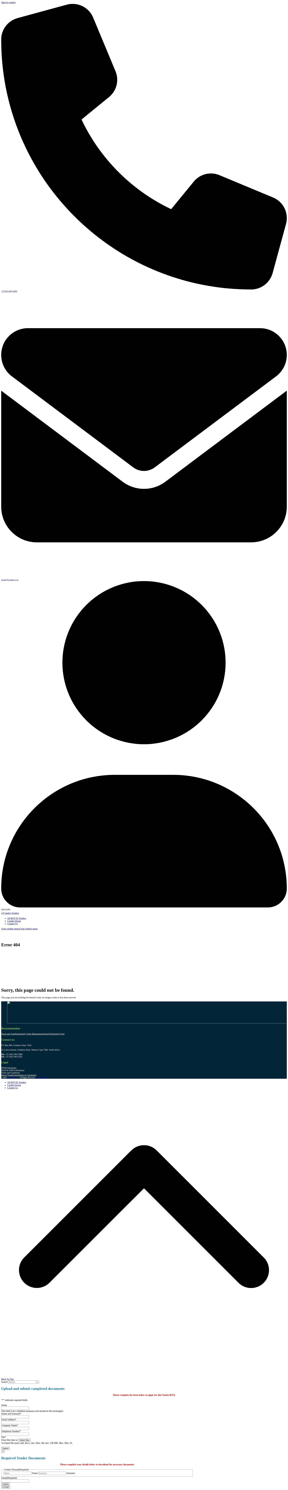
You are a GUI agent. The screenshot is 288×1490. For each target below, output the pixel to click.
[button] (19, 929)
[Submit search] (38, 1382)
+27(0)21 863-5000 (9, 291)
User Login (5, 909)
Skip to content (8, 2)
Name (35, 1473)
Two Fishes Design (42, 1077)
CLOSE (5, 1487)
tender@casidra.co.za (9, 580)
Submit (5, 1448)
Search (4, 1382)
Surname (71, 1473)
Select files (24, 1440)
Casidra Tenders (12, 1077)
